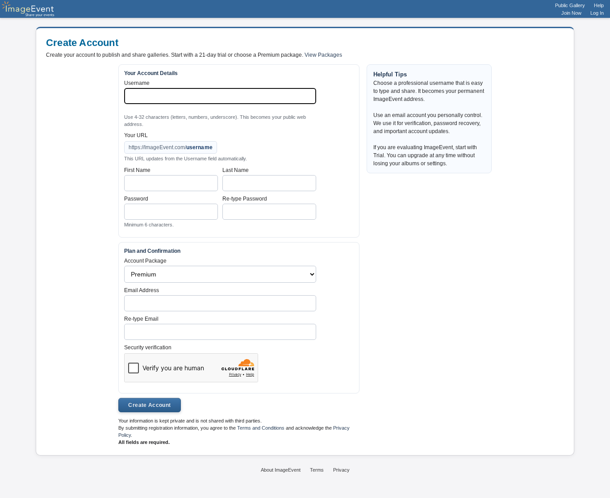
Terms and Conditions (260, 428)
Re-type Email (141, 319)
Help (599, 5)
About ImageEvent (281, 470)
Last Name (235, 170)
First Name (137, 170)
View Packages (323, 55)
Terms (317, 470)
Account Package (145, 261)
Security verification (147, 347)
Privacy (341, 470)
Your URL (136, 135)
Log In (597, 13)
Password (136, 199)
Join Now (571, 13)
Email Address (141, 290)
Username (137, 83)
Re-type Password (244, 199)
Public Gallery (570, 5)
